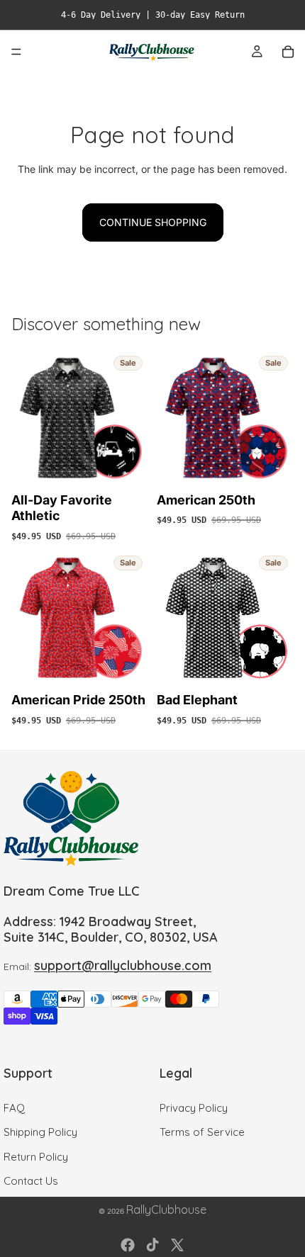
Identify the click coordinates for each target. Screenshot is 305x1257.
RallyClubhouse (166, 1209)
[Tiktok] (152, 1244)
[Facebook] (127, 1244)
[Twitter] (177, 1244)
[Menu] (16, 51)
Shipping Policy (40, 1132)
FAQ (14, 1108)
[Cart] (288, 51)
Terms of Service (202, 1132)
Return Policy (36, 1156)
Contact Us (31, 1181)
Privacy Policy (194, 1108)
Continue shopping (152, 222)
